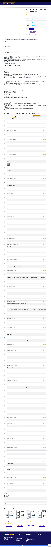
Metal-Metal (33, 25)
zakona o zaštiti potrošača (9, 55)
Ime (4, 500)
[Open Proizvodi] (31, 3)
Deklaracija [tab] (8, 39)
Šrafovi (33, 26)
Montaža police (17, 541)
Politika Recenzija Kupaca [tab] (29, 39)
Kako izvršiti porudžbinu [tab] (22, 39)
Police (30, 37)
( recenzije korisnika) (32, 12)
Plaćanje (27, 541)
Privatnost (27, 537)
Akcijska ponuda (18, 540)
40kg (32, 22)
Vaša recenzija (6, 496)
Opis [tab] (5, 39)
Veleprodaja (17, 539)
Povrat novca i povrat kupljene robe (30, 539)
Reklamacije (27, 540)
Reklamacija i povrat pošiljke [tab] (14, 39)
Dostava (27, 538)
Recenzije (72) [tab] (35, 39)
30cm (32, 19)
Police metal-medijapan (19, 538)
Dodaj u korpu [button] (31, 525)
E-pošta (5, 503)
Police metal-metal (33, 37)
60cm (32, 18)
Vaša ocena (5, 495)
